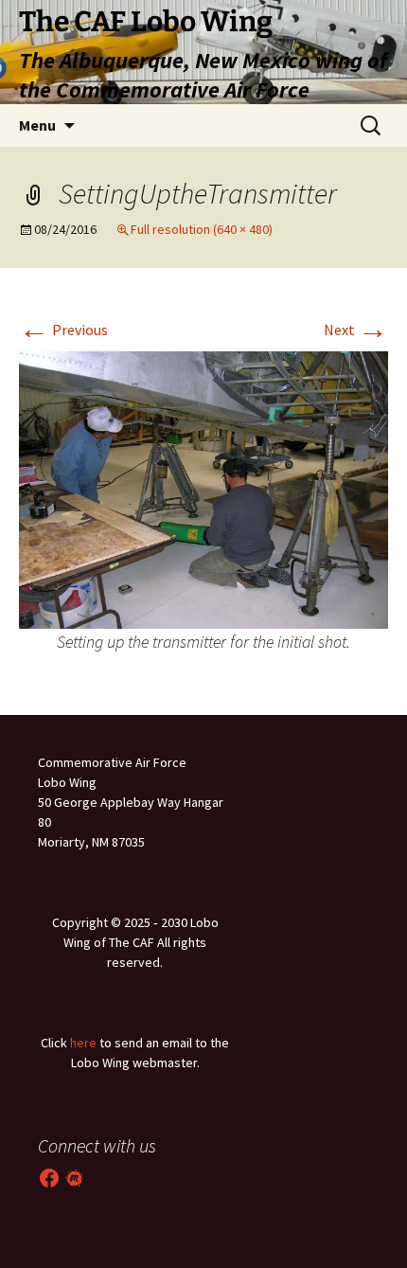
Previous (63, 329)
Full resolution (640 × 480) (202, 229)
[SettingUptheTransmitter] (203, 487)
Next (356, 329)
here (83, 1042)
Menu (37, 125)
